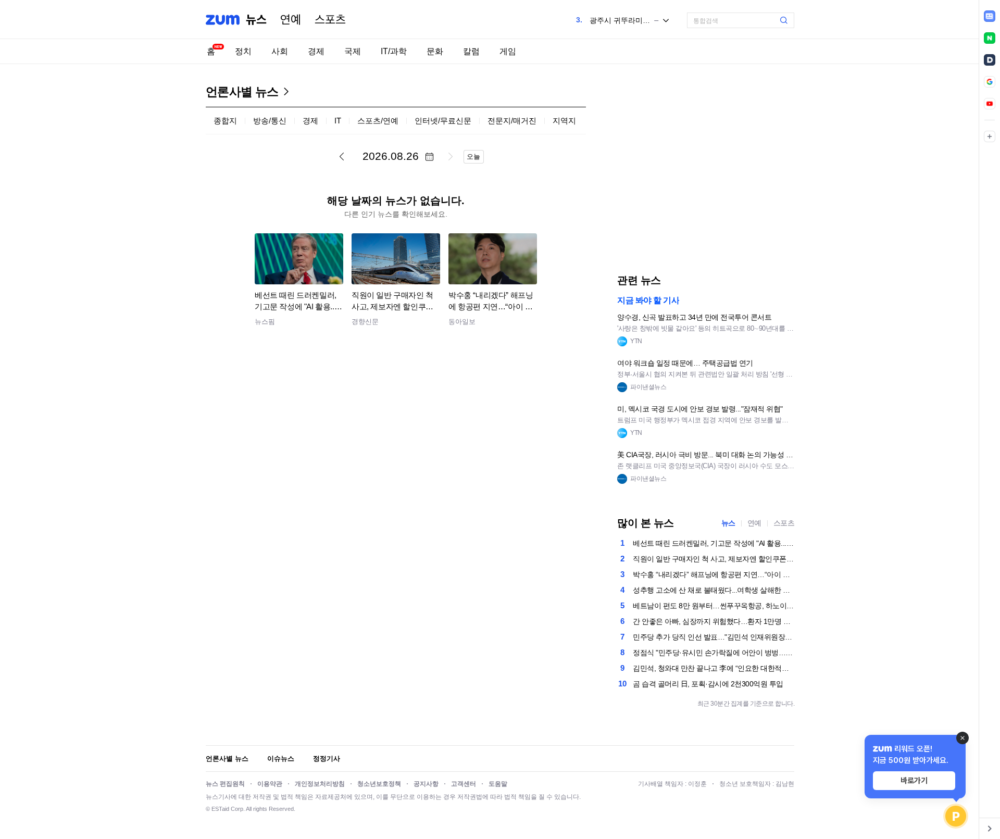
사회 (279, 51)
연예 (290, 20)
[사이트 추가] (989, 136)
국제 (352, 51)
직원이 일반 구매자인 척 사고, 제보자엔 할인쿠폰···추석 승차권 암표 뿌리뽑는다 (713, 559)
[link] (989, 16)
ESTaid (220, 809)
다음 (450, 156)
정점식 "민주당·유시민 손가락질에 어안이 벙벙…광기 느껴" (713, 652)
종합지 (225, 120)
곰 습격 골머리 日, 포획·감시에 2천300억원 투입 (708, 684)
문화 (435, 51)
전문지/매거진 (512, 120)
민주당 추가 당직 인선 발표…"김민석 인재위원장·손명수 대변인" (713, 637)
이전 (341, 156)
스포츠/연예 (377, 120)
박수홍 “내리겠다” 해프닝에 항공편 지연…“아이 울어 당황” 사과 (713, 574)
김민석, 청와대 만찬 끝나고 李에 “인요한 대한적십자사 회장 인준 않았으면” (713, 668)
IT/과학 (394, 51)
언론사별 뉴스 (242, 91)
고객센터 (463, 783)
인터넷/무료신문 (443, 120)
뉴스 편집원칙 (225, 783)
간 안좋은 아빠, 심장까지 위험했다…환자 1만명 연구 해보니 (713, 621)
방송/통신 (269, 120)
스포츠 (330, 20)
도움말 (498, 783)
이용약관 (269, 783)
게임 (507, 51)
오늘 (473, 156)
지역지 (564, 120)
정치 (243, 51)
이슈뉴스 (280, 758)
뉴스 (256, 20)
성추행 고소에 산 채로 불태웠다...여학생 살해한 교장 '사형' (713, 590)
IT (337, 120)
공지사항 (426, 783)
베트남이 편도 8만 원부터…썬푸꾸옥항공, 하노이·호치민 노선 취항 (713, 606)
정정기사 (326, 758)
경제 (316, 51)
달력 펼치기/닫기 (429, 157)
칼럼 (471, 51)
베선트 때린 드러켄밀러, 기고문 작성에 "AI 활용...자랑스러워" (713, 543)
